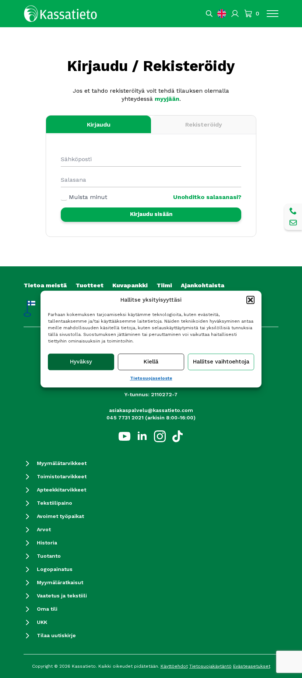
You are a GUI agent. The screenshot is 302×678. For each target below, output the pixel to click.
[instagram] (160, 436)
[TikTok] (177, 436)
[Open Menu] (272, 13)
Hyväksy (81, 361)
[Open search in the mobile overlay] (209, 13)
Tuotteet (89, 285)
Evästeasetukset (251, 666)
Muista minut (88, 197)
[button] (250, 299)
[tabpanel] (151, 190)
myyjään (167, 98)
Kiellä (151, 361)
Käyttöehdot (174, 666)
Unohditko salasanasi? (207, 197)
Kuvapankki (130, 285)
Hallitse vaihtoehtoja (221, 361)
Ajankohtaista (202, 285)
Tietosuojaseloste (151, 378)
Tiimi (164, 285)
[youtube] (124, 436)
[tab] (98, 125)
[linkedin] (142, 436)
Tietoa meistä (45, 285)
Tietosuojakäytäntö (210, 666)
